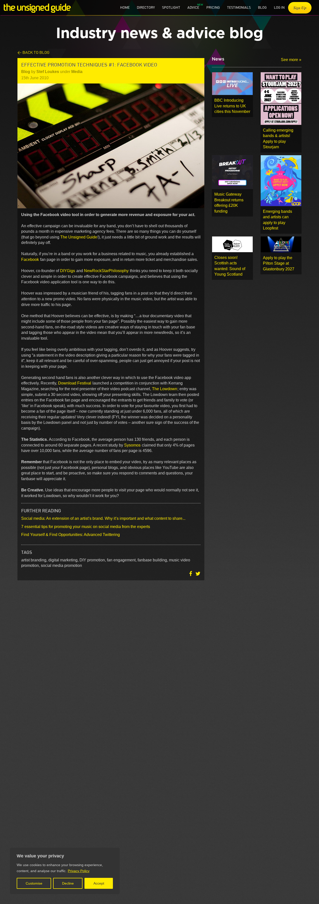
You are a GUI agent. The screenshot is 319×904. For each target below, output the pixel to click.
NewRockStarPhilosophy (106, 271)
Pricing (213, 7)
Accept (98, 883)
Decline (68, 883)
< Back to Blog (33, 52)
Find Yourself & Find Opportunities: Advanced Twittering (70, 534)
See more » (291, 60)
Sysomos (132, 445)
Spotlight (171, 7)
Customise (34, 883)
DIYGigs (67, 271)
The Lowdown (164, 389)
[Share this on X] (198, 573)
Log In (279, 7)
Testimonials (239, 7)
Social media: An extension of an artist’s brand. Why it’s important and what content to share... (103, 518)
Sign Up (299, 7)
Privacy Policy (78, 871)
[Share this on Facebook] (191, 573)
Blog (262, 7)
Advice (193, 7)
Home (125, 7)
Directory (146, 7)
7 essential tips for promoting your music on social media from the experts (85, 527)
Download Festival (75, 383)
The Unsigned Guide (78, 237)
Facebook (30, 259)
